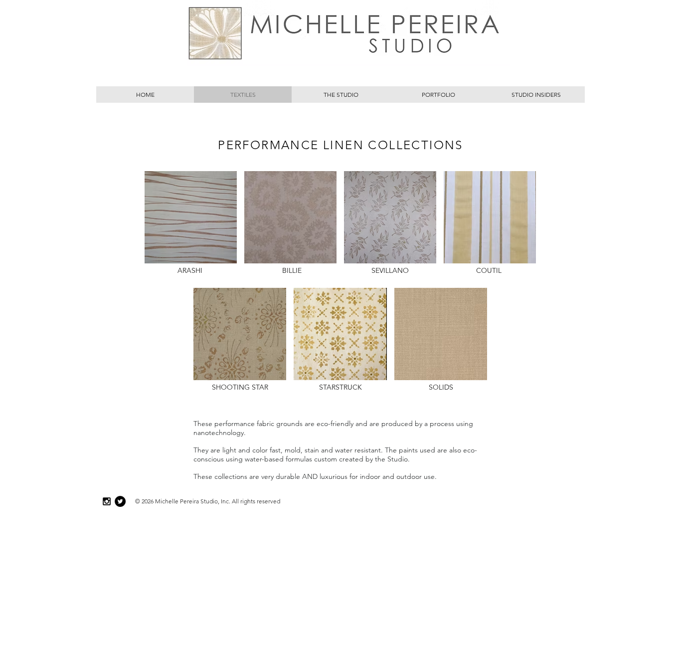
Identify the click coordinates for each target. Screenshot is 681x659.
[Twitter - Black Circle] (120, 501)
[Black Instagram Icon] (106, 501)
